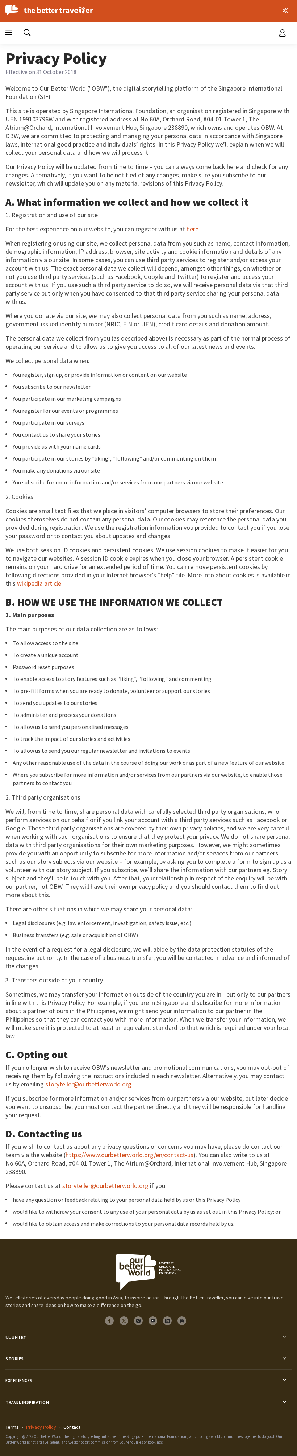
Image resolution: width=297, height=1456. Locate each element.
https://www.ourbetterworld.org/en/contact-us (129, 1155)
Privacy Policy (41, 1427)
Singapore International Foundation (156, 1436)
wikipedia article (39, 583)
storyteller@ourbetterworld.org (88, 1084)
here (192, 229)
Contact (71, 1427)
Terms (12, 1427)
